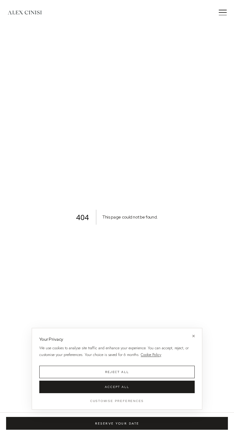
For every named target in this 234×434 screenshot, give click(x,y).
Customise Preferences (117, 401)
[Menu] (223, 12)
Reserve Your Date (117, 423)
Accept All (117, 387)
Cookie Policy (151, 355)
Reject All (117, 372)
